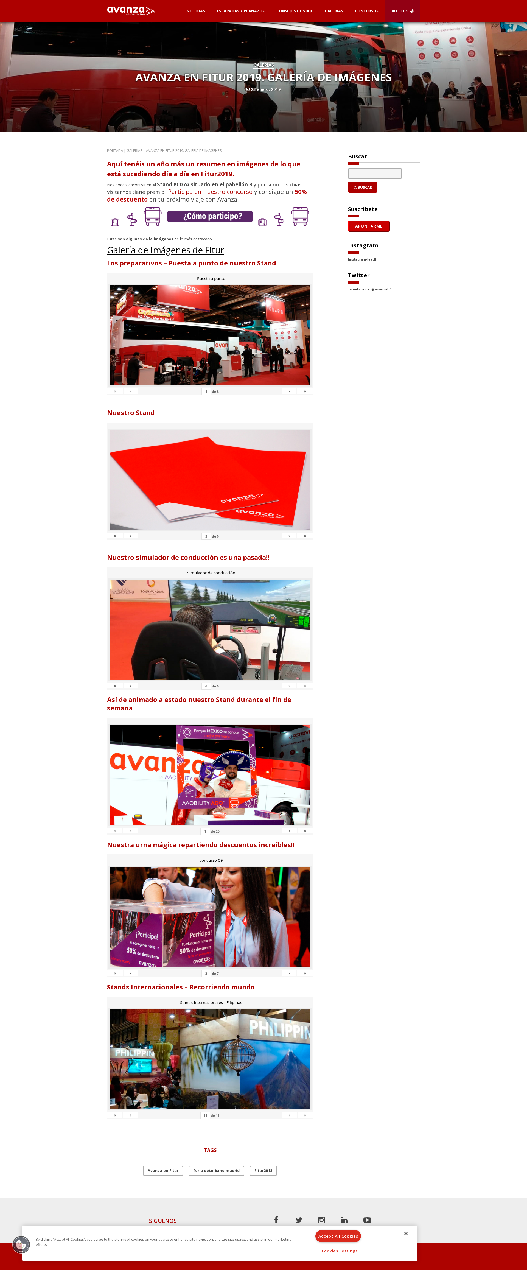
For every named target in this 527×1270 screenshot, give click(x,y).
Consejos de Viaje (294, 10)
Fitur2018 (263, 1170)
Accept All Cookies (338, 1236)
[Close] (406, 1233)
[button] (21, 1244)
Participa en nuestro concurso (210, 191)
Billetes (399, 10)
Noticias (196, 10)
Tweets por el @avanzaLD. (370, 289)
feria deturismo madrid (216, 1170)
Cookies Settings (340, 1251)
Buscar (364, 187)
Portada (115, 150)
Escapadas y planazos (241, 10)
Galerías (334, 10)
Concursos (367, 10)
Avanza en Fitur (163, 1170)
